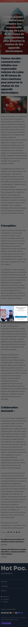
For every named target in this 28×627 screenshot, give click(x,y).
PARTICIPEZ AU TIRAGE (21, 316)
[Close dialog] (26, 306)
